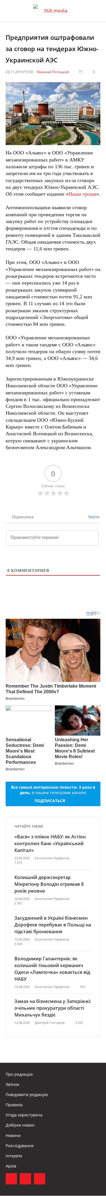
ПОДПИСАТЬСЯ (49, 800)
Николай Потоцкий (53, 71)
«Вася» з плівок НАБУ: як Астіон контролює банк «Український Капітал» (50, 843)
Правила (14, 1104)
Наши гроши (82, 194)
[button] (96, 10)
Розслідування (20, 1145)
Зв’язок (12, 1084)
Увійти (93, 517)
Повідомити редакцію (27, 1094)
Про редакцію (19, 1074)
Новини (13, 1135)
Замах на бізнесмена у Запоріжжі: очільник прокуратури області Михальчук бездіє (52, 1008)
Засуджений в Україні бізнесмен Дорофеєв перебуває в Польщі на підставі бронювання (52, 925)
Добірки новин (20, 1125)
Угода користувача (24, 1115)
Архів (11, 1166)
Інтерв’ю (14, 1155)
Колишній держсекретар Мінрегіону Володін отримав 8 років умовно (49, 884)
